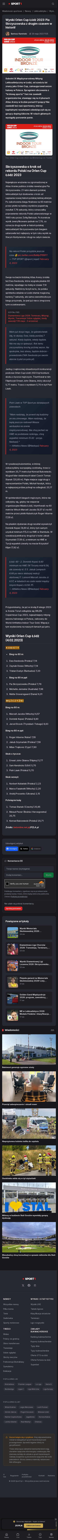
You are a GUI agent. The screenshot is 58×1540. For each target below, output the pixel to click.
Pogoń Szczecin (27, 1412)
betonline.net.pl (21, 827)
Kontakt (42, 1476)
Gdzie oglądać (9, 1352)
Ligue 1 (21, 1389)
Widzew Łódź (43, 1412)
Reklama (51, 1476)
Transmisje (8, 1348)
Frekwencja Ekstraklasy (13, 1362)
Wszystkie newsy (11, 1304)
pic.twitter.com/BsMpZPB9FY (33, 255)
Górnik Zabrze (10, 1412)
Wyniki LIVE (36, 1304)
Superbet (35, 1364)
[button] (29, 139)
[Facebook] (29, 1285)
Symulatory (8, 1366)
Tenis (5, 1313)
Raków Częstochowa (13, 1417)
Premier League (24, 1384)
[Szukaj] (53, 4)
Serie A (49, 1384)
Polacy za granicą (11, 1339)
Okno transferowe (11, 1343)
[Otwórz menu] (3, 4)
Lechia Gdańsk (11, 1422)
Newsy (28, 11)
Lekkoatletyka (40, 11)
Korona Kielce (44, 1417)
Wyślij (48, 875)
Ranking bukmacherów (41, 1337)
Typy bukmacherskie (40, 1351)
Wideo (6, 1334)
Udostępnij (13, 849)
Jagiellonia (30, 1417)
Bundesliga (9, 1389)
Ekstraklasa (9, 1384)
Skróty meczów (10, 1357)
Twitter (25, 849)
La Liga (38, 1384)
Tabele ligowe (37, 1309)
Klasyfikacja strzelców (40, 1313)
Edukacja (7, 1371)
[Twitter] (23, 1285)
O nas (4, 1476)
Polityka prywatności (27, 1476)
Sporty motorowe (11, 1323)
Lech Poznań (42, 1407)
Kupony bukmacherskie (41, 1341)
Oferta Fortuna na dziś (40, 1360)
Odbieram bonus (33, 1526)
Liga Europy (48, 1389)
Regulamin (14, 1476)
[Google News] (35, 1285)
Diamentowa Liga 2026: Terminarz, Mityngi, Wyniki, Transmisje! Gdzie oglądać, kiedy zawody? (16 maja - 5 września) (28, 318)
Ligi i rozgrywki (37, 1323)
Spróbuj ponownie (13, 908)
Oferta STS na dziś (39, 1355)
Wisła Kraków (10, 1407)
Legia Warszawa (26, 1407)
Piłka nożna (8, 1309)
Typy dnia (35, 1346)
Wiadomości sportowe (12, 11)
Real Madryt (25, 1422)
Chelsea (38, 1422)
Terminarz (35, 1318)
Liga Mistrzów (33, 1389)
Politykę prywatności (19, 897)
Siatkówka (8, 1318)
